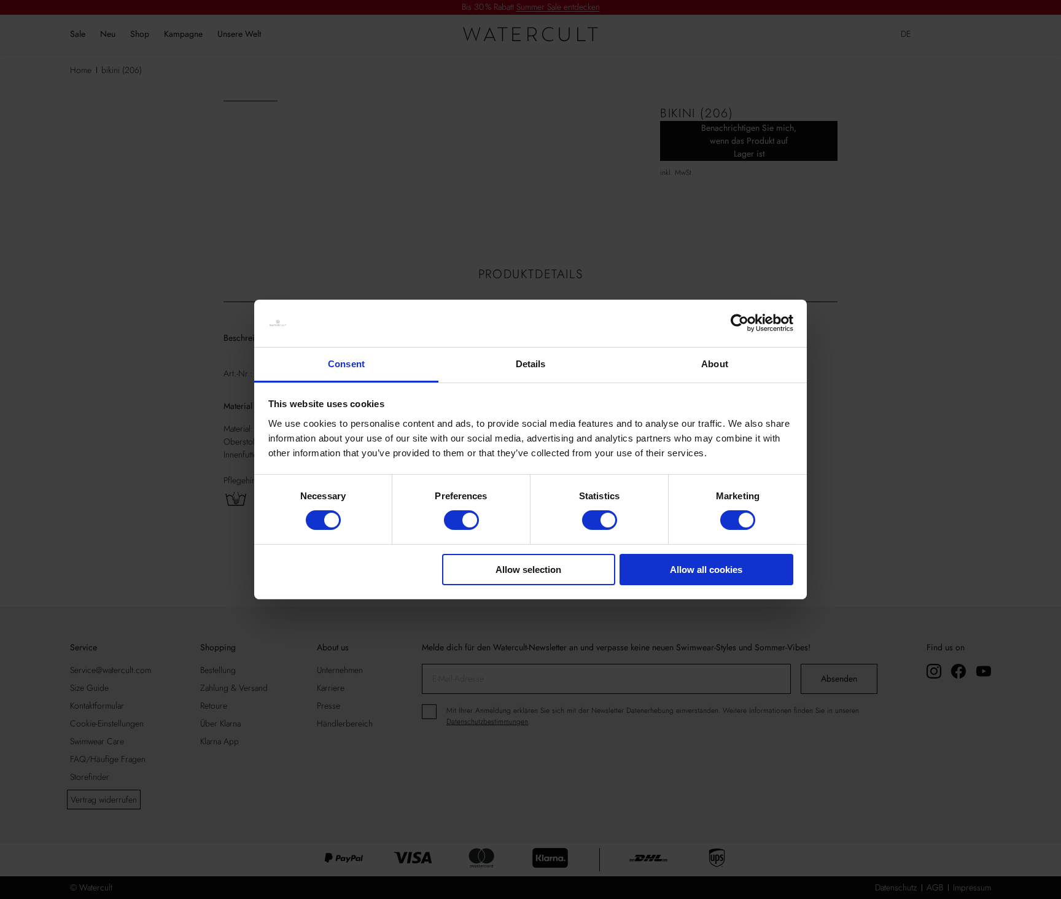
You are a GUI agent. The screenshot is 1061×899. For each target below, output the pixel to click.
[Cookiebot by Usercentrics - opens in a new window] (739, 323)
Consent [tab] (346, 364)
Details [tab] (531, 364)
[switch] (461, 520)
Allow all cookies (706, 569)
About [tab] (714, 364)
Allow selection (528, 569)
